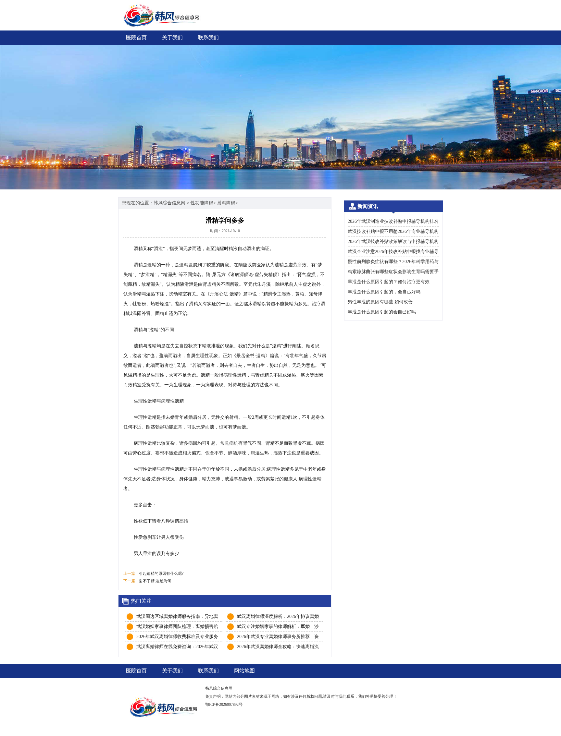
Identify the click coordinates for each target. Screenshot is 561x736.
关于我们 (172, 37)
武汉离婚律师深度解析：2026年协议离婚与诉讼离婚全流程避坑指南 (278, 617)
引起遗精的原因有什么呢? (161, 573)
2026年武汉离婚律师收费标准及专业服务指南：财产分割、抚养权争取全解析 (177, 637)
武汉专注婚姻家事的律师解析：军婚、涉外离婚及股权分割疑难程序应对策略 (278, 627)
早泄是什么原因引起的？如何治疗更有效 (389, 281)
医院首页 (136, 37)
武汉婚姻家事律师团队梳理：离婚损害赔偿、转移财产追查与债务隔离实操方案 (177, 627)
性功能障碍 (202, 202)
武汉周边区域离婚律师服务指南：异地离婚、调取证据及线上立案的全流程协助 (177, 617)
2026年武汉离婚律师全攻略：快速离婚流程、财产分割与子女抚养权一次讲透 (278, 647)
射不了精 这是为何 (155, 581)
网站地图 (244, 670)
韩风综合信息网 (169, 202)
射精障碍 (226, 202)
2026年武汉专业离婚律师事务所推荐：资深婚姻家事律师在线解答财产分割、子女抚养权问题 (278, 637)
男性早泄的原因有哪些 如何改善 (380, 301)
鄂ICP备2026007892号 (224, 704)
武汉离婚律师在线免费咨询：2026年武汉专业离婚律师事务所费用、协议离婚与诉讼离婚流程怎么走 (177, 647)
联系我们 (208, 37)
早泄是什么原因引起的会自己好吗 (382, 311)
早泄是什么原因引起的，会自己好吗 (384, 291)
